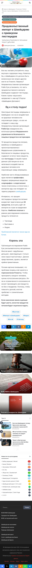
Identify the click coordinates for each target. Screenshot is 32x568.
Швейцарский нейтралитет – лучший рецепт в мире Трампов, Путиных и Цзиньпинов (15, 345)
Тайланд (21, 319)
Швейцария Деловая (9, 45)
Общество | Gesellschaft (9, 472)
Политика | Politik (21, 9)
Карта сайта (24, 561)
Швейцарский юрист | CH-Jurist (11, 484)
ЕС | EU (4, 470)
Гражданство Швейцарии (9, 515)
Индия (26, 315)
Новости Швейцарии (9, 9)
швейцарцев (21, 191)
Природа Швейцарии (7, 530)
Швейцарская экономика (8, 524)
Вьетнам (16, 312)
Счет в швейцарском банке (9, 537)
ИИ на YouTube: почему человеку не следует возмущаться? (20, 433)
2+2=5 (4, 495)
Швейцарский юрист (7, 534)
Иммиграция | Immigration (10, 478)
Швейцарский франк (7, 540)
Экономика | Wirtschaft (9, 22)
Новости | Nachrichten (9, 19)
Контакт (7, 561)
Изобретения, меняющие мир (11, 486)
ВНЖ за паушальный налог (9, 518)
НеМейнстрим (6, 489)
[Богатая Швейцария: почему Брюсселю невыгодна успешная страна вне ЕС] (6, 425)
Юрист (18, 561)
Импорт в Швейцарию (12, 315)
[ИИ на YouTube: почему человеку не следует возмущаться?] (6, 434)
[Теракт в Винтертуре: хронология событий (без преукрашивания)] (6, 442)
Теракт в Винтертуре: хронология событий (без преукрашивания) (20, 442)
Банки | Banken (6, 464)
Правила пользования (17, 555)
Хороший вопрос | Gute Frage (11, 492)
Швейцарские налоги (7, 527)
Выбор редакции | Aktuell (9, 461)
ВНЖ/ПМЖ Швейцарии (8, 512)
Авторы (12, 561)
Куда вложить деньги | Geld (10, 481)
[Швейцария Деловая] (16, 2)
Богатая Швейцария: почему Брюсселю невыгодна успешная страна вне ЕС (21, 425)
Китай (11, 319)
